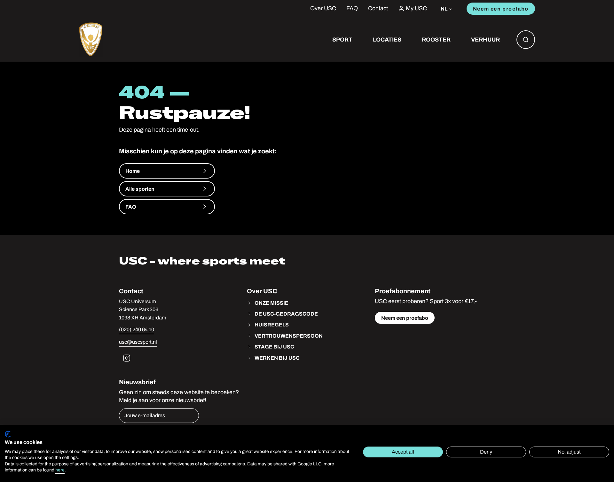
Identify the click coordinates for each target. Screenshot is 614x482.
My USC (416, 8)
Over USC (323, 8)
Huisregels (272, 324)
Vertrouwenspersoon (289, 335)
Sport (342, 39)
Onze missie (271, 302)
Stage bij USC (274, 346)
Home (132, 171)
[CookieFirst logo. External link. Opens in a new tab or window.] (8, 434)
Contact (378, 8)
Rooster (436, 39)
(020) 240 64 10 (136, 329)
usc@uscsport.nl (138, 342)
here (60, 470)
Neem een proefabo (501, 8)
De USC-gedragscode (286, 313)
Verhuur (485, 39)
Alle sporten (139, 189)
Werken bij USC (277, 357)
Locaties (387, 39)
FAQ (352, 8)
